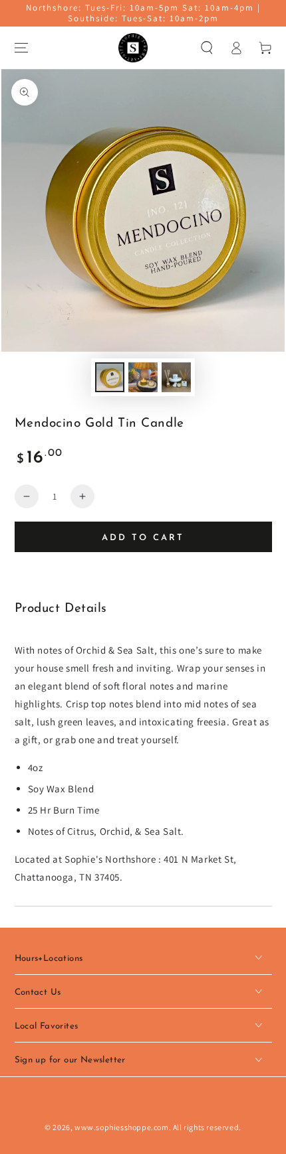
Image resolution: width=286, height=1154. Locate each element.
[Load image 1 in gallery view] (109, 377)
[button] (206, 47)
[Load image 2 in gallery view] (143, 377)
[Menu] (21, 47)
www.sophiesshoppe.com (121, 1127)
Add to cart (143, 538)
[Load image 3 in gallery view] (176, 377)
